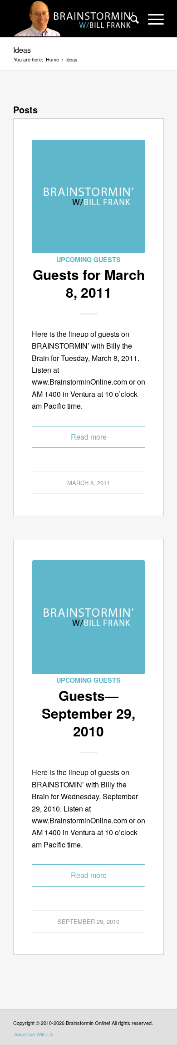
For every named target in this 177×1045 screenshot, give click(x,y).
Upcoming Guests (88, 259)
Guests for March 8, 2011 (89, 283)
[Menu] (151, 18)
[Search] (130, 18)
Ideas (22, 50)
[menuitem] (130, 18)
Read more (89, 436)
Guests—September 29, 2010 (88, 713)
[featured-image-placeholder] (88, 197)
